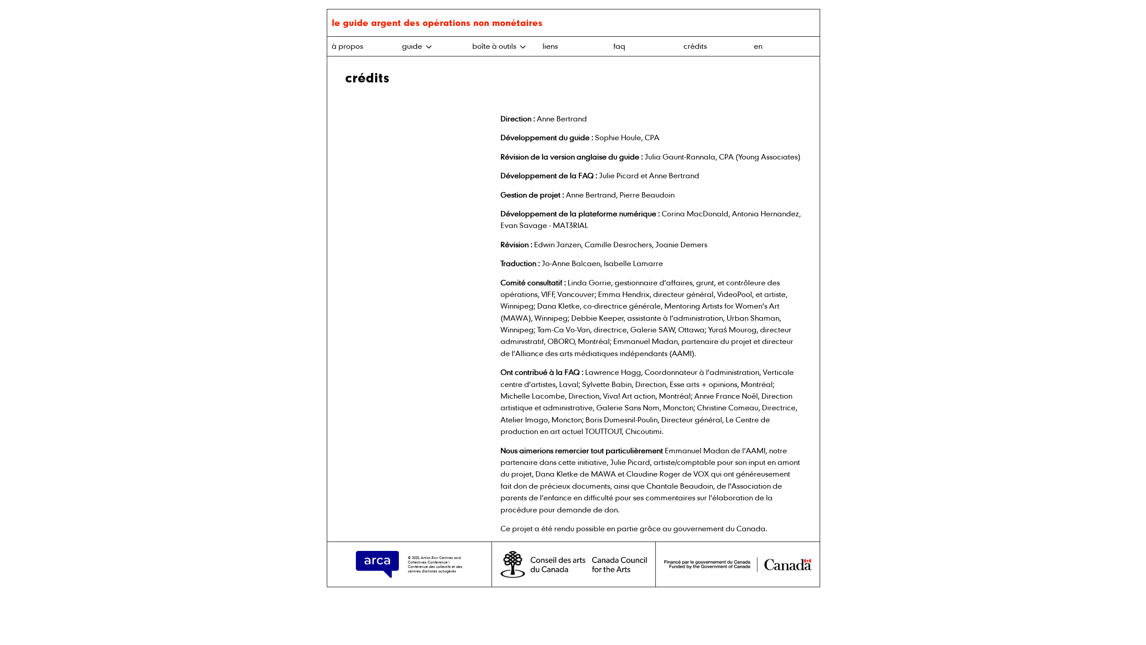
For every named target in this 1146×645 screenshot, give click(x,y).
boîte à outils (495, 46)
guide (413, 46)
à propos (347, 46)
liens (550, 46)
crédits (695, 46)
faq (619, 46)
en (758, 46)
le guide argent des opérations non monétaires (437, 22)
